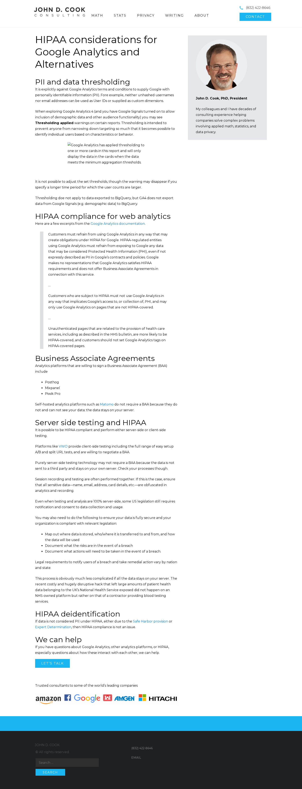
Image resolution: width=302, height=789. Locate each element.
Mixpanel (52, 388)
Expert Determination (53, 627)
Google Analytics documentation (118, 224)
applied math (222, 126)
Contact (255, 17)
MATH (97, 15)
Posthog (52, 382)
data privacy (206, 132)
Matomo (107, 404)
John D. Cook (47, 745)
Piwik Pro (52, 394)
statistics (241, 126)
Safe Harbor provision (150, 621)
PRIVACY (145, 15)
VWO (63, 446)
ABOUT (202, 15)
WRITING (174, 15)
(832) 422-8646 (258, 8)
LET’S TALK (52, 663)
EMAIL (136, 757)
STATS (120, 15)
